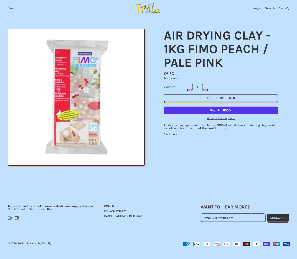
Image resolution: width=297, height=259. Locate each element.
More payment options (221, 118)
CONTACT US (112, 206)
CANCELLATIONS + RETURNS (123, 216)
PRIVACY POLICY (115, 211)
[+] (205, 87)
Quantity (169, 86)
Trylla (21, 243)
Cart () (283, 9)
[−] (190, 87)
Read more (170, 134)
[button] (270, 8)
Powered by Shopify (39, 243)
